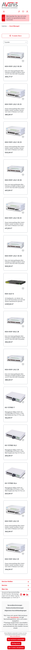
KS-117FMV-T (10, 407)
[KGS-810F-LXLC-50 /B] (15, 55)
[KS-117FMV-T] (15, 396)
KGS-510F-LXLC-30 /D (13, 142)
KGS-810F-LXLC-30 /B (13, 256)
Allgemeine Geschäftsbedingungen (16, 610)
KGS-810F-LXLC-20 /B (13, 180)
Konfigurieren (16, 643)
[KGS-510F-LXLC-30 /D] (15, 131)
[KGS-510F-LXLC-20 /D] (15, 93)
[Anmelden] (27, 11)
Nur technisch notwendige (16, 639)
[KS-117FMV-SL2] (15, 434)
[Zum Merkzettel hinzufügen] (23, 61)
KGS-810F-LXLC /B (12, 369)
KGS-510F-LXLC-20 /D (13, 104)
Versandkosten (14, 617)
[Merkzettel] (23, 11)
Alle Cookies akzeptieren (16, 647)
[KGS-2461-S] (15, 283)
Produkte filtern (17, 36)
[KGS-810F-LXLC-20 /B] (15, 169)
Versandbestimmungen (14, 605)
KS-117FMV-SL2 (11, 445)
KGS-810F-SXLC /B (12, 332)
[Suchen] (19, 11)
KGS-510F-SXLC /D (12, 559)
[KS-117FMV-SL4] (15, 472)
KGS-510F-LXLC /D (12, 521)
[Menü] (4, 11)
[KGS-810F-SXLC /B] (15, 320)
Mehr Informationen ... (15, 636)
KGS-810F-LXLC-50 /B (13, 66)
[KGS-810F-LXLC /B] (15, 358)
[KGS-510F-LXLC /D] (15, 510)
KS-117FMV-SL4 (11, 483)
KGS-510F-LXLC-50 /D (13, 218)
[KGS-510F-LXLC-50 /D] (15, 207)
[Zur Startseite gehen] (15, 5)
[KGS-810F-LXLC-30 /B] (15, 245)
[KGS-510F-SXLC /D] (15, 548)
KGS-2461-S (9, 294)
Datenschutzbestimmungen (15, 608)
